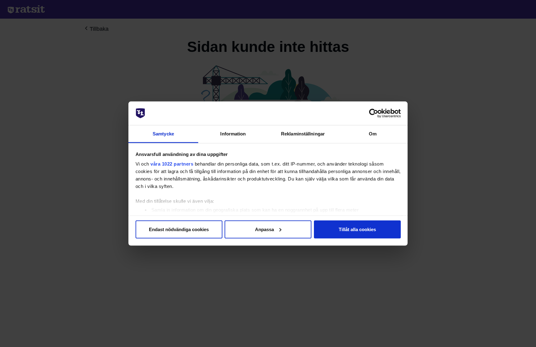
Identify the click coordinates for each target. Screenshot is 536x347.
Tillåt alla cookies (357, 229)
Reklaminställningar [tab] (303, 133)
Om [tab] (373, 133)
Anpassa (264, 229)
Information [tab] (233, 133)
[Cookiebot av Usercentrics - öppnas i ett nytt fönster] (373, 113)
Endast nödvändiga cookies (179, 229)
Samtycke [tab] (163, 133)
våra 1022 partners (171, 164)
